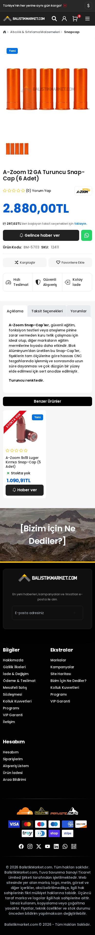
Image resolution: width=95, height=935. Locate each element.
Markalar (58, 660)
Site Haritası (60, 673)
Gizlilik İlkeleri (14, 667)
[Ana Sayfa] (4, 32)
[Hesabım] (64, 18)
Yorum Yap (41, 190)
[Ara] (54, 18)
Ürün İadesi (12, 772)
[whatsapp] (65, 846)
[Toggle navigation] (87, 18)
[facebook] (21, 846)
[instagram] (30, 846)
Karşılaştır (27, 262)
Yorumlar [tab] (79, 311)
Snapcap (71, 32)
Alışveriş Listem (16, 765)
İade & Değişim (15, 673)
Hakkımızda (13, 660)
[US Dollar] (88, 5)
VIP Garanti (12, 715)
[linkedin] (56, 846)
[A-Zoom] (83, 191)
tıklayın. (80, 224)
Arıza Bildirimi (14, 779)
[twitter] (38, 846)
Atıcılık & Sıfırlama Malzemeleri (35, 32)
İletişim (9, 721)
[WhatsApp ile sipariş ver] (86, 235)
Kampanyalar (62, 667)
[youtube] (47, 846)
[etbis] (73, 846)
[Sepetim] (76, 18)
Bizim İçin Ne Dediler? (68, 680)
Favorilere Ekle (73, 262)
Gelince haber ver (42, 235)
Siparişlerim (13, 759)
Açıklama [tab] (15, 311)
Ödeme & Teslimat (19, 680)
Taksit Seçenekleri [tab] (47, 311)
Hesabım (11, 752)
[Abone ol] (74, 612)
